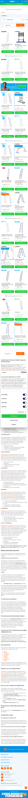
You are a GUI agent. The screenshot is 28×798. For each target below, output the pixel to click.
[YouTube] (8, 768)
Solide (7, 369)
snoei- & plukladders (9, 525)
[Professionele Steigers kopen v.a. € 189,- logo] (14, 1)
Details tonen (21, 411)
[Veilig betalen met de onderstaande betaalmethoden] (3, 794)
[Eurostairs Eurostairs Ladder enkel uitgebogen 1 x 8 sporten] (21, 122)
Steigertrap (17, 312)
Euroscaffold (6, 653)
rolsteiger (24, 672)
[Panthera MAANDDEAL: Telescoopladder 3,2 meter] (21, 37)
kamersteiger (5, 674)
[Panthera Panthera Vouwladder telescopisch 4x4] (21, 199)
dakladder (5, 492)
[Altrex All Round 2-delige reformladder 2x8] (7, 305)
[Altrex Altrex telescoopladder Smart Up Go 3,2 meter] (7, 174)
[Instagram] (5, 768)
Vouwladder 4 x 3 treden (20, 105)
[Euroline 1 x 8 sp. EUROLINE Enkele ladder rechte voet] (7, 37)
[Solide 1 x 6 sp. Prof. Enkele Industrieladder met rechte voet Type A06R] (21, 174)
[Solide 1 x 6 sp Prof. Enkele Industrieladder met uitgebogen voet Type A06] (21, 228)
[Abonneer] (26, 788)
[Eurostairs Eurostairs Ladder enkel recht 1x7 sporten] (7, 122)
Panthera (14, 369)
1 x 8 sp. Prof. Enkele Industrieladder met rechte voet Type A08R (21, 284)
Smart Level (20, 369)
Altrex (10, 369)
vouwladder (5, 470)
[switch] (25, 399)
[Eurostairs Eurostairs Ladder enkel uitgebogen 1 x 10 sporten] (7, 228)
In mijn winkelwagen (7, 51)
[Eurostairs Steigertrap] (21, 305)
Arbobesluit (3, 590)
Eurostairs (3, 369)
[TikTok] (11, 768)
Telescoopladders (5, 454)
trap (23, 473)
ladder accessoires (20, 547)
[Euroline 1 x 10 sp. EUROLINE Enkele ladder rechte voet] (7, 65)
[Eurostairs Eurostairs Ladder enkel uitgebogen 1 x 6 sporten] (21, 65)
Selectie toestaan (14, 420)
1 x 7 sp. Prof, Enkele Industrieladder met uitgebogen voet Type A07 (7, 337)
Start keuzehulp (22, 85)
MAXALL (5, 656)
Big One (5, 652)
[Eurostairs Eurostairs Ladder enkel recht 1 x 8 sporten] (7, 150)
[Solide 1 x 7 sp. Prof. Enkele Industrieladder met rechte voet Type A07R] (7, 276)
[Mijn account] (22, 1)
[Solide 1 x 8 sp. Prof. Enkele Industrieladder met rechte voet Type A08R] (21, 276)
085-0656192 (4, 711)
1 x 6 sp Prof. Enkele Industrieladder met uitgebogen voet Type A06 (20, 235)
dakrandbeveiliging (16, 498)
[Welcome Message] (25, 795)
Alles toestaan (14, 416)
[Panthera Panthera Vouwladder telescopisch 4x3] (21, 252)
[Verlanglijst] (24, 1)
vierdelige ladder (6, 437)
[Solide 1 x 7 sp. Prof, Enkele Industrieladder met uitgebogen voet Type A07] (7, 329)
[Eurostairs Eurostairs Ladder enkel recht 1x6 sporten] (7, 98)
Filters (21, 25)
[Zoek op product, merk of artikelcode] (26, 6)
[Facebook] (2, 768)
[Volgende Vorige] (22, 350)
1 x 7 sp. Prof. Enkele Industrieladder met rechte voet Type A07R (7, 284)
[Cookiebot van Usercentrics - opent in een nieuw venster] (21, 372)
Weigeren (14, 424)
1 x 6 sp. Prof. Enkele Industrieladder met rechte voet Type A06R (21, 182)
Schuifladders (4, 510)
